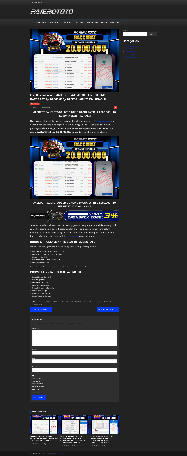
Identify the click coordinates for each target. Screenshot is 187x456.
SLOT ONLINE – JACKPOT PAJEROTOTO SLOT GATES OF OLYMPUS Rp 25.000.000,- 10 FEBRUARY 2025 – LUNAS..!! (108, 310)
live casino (74, 236)
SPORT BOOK (79, 22)
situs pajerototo (102, 121)
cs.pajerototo (46, 107)
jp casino (65, 301)
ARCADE (104, 22)
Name (35, 349)
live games (97, 301)
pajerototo (107, 301)
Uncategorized (130, 57)
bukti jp (40, 301)
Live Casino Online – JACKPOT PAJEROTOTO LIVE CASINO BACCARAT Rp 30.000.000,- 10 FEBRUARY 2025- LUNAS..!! (43, 310)
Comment (36, 328)
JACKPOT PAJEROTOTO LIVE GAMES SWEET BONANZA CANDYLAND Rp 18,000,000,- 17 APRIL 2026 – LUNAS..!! (102, 439)
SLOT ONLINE (54, 22)
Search (125, 30)
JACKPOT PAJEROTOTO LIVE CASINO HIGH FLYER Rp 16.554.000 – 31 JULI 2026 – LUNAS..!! (44, 438)
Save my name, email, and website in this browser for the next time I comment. (38, 385)
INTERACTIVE (114, 22)
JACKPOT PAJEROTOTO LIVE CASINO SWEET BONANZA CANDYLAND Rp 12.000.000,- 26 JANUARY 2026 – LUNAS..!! (72, 439)
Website (35, 367)
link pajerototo (76, 301)
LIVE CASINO (67, 22)
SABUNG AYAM (92, 22)
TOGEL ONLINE (41, 22)
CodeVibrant (59, 454)
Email (35, 358)
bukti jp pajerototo (52, 301)
